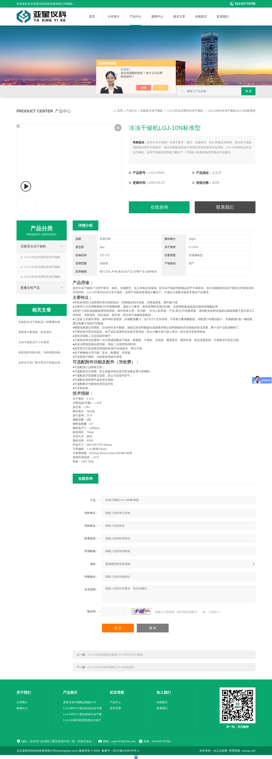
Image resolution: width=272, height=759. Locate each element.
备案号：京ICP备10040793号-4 (120, 750)
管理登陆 (234, 750)
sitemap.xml (248, 750)
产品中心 (136, 16)
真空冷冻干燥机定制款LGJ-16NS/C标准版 (80, 703)
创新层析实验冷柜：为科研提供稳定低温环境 (41, 352)
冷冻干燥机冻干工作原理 (33, 342)
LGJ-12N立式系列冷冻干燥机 (42, 266)
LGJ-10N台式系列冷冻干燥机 (185, 110)
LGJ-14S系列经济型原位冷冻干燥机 (82, 721)
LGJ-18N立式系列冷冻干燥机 (42, 276)
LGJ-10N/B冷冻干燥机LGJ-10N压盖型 (111, 667)
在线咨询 (159, 207)
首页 (92, 16)
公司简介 (114, 16)
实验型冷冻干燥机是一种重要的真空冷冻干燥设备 (41, 322)
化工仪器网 (220, 750)
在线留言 (201, 16)
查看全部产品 (30, 287)
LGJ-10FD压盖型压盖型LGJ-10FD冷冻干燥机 (115, 654)
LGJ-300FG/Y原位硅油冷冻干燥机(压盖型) (82, 709)
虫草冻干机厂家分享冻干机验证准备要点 (41, 362)
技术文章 (179, 16)
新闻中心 (157, 16)
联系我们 (223, 16)
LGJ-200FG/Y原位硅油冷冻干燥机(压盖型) (82, 715)
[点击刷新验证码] (141, 611)
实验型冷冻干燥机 (151, 110)
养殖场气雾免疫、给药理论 (35, 332)
